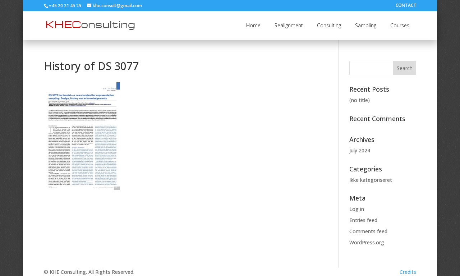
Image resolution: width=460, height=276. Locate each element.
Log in (356, 209)
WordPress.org (366, 242)
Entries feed (363, 220)
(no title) (359, 100)
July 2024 (359, 150)
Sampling (365, 25)
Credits (408, 271)
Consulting (329, 25)
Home (253, 25)
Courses (399, 25)
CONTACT (406, 5)
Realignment (289, 25)
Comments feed (368, 231)
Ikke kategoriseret (370, 179)
